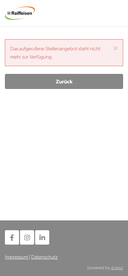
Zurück (64, 81)
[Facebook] (12, 237)
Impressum (17, 256)
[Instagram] (27, 237)
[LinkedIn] (42, 237)
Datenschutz (44, 256)
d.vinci (117, 267)
